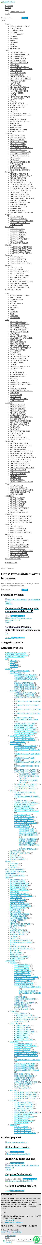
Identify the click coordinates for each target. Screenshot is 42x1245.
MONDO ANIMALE (18, 107)
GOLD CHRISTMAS (27, 843)
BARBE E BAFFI (16, 257)
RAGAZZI (14, 667)
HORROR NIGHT (17, 99)
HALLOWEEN (15, 744)
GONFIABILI (15, 158)
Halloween (14, 42)
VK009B (20, 1186)
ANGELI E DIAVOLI (18, 52)
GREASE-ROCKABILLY (19, 87)
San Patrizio (14, 38)
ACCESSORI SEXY (17, 138)
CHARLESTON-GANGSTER (21, 69)
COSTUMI (9, 227)
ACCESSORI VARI (17, 136)
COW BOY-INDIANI (18, 73)
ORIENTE (14, 111)
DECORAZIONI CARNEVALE (26, 719)
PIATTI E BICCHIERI (27, 991)
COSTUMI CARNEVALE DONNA (27, 709)
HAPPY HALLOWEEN (19, 91)
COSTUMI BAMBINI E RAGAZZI (27, 701)
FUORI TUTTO (16, 267)
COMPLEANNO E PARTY (20, 736)
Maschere (8, 245)
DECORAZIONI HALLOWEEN (26, 766)
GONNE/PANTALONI (14, 869)
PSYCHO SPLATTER (18, 119)
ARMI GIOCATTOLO (18, 142)
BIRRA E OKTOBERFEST (20, 671)
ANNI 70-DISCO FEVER (19, 54)
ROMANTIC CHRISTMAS (29, 845)
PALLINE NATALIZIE (18, 206)
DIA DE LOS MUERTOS (19, 77)
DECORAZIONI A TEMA (20, 194)
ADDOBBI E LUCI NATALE (21, 176)
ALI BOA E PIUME (17, 140)
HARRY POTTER (17, 93)
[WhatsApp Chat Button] (36, 1239)
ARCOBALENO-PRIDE (19, 63)
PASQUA (13, 855)
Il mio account (10, 1236)
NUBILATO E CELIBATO (20, 853)
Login (7, 14)
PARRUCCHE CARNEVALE (25, 732)
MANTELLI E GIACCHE (15, 871)
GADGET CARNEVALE (23, 725)
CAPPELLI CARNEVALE (24, 695)
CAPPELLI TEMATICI (18, 219)
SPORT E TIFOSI (16, 166)
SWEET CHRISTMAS (27, 849)
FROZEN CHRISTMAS (28, 839)
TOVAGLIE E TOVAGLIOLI (30, 993)
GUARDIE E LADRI (18, 89)
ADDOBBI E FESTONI (19, 174)
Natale (12, 44)
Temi (7, 50)
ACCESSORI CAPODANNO (25, 675)
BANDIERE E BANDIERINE (21, 184)
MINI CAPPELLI (16, 225)
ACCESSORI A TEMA (18, 283)
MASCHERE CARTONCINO (21, 247)
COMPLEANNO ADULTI (24, 738)
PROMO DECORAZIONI (19, 287)
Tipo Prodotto (10, 960)
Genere (8, 861)
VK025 (20, 1158)
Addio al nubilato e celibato (19, 26)
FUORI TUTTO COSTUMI (24, 723)
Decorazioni (9, 172)
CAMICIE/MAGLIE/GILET (15, 653)
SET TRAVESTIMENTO (14, 875)
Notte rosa (13, 32)
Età (6, 659)
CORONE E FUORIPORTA (20, 190)
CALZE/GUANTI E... (22, 981)
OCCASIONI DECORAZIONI (21, 213)
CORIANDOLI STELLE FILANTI (23, 188)
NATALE (13, 790)
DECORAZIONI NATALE (20, 196)
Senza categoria (10, 873)
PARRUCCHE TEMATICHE (21, 263)
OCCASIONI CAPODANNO (25, 689)
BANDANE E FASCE (18, 146)
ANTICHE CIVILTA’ (18, 61)
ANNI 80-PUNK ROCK (19, 59)
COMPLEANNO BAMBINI (24, 740)
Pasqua (12, 40)
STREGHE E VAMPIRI (19, 129)
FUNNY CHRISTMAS (27, 841)
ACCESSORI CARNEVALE (25, 693)
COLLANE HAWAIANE (19, 154)
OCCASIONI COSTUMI (19, 243)
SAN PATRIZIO (16, 857)
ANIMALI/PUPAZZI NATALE (21, 182)
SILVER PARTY (16, 125)
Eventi (7, 24)
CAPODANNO (16, 673)
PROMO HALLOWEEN (19, 271)
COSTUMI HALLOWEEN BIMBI (27, 754)
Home (3, 568)
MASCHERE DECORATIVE (21, 249)
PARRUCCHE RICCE (18, 261)
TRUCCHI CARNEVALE (24, 734)
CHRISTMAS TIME (26, 831)
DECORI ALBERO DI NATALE (22, 198)
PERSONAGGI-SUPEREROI (21, 115)
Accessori (8, 134)
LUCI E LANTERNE (18, 204)
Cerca (25, 18)
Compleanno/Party (16, 30)
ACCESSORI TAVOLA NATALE (27, 796)
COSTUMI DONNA (17, 235)
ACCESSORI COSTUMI (19, 277)
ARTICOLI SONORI (18, 144)
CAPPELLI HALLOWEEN (24, 748)
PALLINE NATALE (21, 825)
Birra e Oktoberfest (16, 34)
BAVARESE (14, 65)
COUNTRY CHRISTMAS (28, 835)
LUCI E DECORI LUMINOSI (25, 823)
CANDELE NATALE (22, 806)
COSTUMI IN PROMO (23, 717)
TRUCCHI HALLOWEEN (24, 788)
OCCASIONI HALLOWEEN (25, 772)
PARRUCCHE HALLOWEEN (25, 784)
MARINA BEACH (17, 103)
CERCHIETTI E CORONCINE (21, 221)
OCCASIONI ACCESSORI (20, 170)
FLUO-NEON (15, 83)
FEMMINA (14, 863)
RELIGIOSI (14, 123)
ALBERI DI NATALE (18, 178)
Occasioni (8, 265)
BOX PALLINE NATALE (24, 804)
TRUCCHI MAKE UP (18, 168)
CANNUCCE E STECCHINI (30, 987)
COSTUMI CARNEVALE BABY (26, 705)
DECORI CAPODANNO (23, 683)
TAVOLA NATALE (17, 210)
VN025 (18, 1174)
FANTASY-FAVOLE (17, 81)
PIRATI (12, 117)
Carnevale (13, 36)
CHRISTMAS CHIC (26, 829)
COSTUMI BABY (17, 231)
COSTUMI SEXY (16, 241)
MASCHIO (14, 865)
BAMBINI (14, 665)
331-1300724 (9, 1220)
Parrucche (8, 255)
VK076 (17, 1147)
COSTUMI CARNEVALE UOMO (27, 713)
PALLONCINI (15, 208)
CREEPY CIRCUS (17, 75)
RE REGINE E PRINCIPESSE (21, 121)
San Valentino (15, 48)
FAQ (7, 10)
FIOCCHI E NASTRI (18, 200)
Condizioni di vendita (17, 12)
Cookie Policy (17, 1232)
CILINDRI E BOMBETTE (20, 223)
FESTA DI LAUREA (17, 742)
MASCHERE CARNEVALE (25, 727)
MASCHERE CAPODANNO (25, 687)
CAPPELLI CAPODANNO (24, 677)
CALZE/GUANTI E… (18, 150)
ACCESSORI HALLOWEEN (25, 746)
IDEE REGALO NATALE (24, 821)
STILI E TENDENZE (22, 827)
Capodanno (14, 46)
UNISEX (13, 867)
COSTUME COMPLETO (14, 657)
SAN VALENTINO (17, 859)
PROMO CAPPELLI (17, 279)
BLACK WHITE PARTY (19, 67)
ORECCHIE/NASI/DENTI (20, 162)
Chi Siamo (9, 6)
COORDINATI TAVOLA (19, 156)
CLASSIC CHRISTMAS (28, 833)
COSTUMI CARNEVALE (19, 275)
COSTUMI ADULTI (17, 229)
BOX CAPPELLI (16, 217)
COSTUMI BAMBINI (18, 233)
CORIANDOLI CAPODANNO (26, 679)
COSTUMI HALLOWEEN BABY (27, 750)
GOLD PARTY (15, 85)
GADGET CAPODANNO (24, 685)
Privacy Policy (6, 1232)
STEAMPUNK (15, 127)
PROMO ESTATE (16, 269)
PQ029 (22, 630)
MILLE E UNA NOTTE (19, 105)
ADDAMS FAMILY (17, 57)
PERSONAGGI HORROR (20, 113)
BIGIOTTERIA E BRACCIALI (21, 148)
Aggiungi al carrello (18, 616)
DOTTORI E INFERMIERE (20, 79)
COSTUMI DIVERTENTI (19, 239)
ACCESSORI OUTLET (28, 774)
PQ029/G (22, 610)
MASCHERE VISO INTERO (21, 253)
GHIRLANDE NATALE (19, 192)
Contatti (8, 8)
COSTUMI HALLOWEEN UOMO (27, 762)
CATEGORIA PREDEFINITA (16, 655)
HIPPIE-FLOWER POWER (20, 97)
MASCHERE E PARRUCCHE (21, 281)
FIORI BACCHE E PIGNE (20, 202)
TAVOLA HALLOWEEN (23, 786)
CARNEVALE (15, 691)
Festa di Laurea (15, 28)
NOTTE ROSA (15, 851)
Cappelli (8, 215)
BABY (12, 663)
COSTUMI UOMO (17, 237)
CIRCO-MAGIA (16, 71)
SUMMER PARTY (17, 131)
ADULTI (13, 661)
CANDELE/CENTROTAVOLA (22, 186)
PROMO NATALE (17, 273)
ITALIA (13, 101)
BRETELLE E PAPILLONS (20, 152)
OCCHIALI (14, 160)
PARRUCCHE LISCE (18, 259)
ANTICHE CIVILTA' (18, 888)
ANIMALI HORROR (18, 180)
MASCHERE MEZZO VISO (20, 251)
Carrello (8, 1242)
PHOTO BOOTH (16, 164)
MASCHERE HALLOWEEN (25, 770)
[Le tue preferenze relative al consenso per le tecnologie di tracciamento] (4, 1241)
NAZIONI (13, 109)
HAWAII (13, 95)
